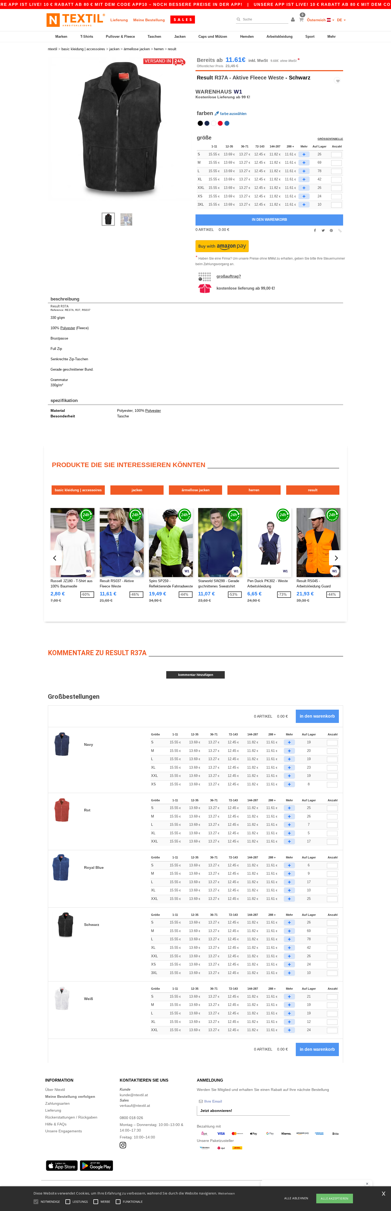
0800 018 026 (131, 1118)
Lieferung (119, 20)
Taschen (154, 37)
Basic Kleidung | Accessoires (78, 490)
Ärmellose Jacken (196, 490)
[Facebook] (315, 231)
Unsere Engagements (63, 1131)
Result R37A (60, 306)
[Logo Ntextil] (76, 20)
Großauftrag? (229, 276)
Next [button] (52, 138)
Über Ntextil (55, 1089)
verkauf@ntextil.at (135, 1105)
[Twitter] (323, 231)
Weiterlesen (226, 1193)
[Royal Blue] (227, 123)
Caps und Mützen (212, 37)
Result (205, 78)
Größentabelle (330, 138)
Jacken (180, 37)
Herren (254, 490)
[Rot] (220, 123)
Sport (309, 37)
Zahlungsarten (57, 1103)
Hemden (247, 37)
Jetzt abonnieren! (216, 1110)
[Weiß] (213, 123)
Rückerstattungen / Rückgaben (71, 1117)
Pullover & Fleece (120, 37)
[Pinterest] (331, 231)
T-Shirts (86, 37)
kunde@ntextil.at (134, 1095)
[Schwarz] (200, 123)
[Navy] (207, 123)
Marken (61, 37)
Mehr (331, 37)
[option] (120, 129)
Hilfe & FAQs (55, 1124)
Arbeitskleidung (280, 37)
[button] (293, 20)
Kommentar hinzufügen (195, 675)
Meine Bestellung (149, 20)
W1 (238, 92)
